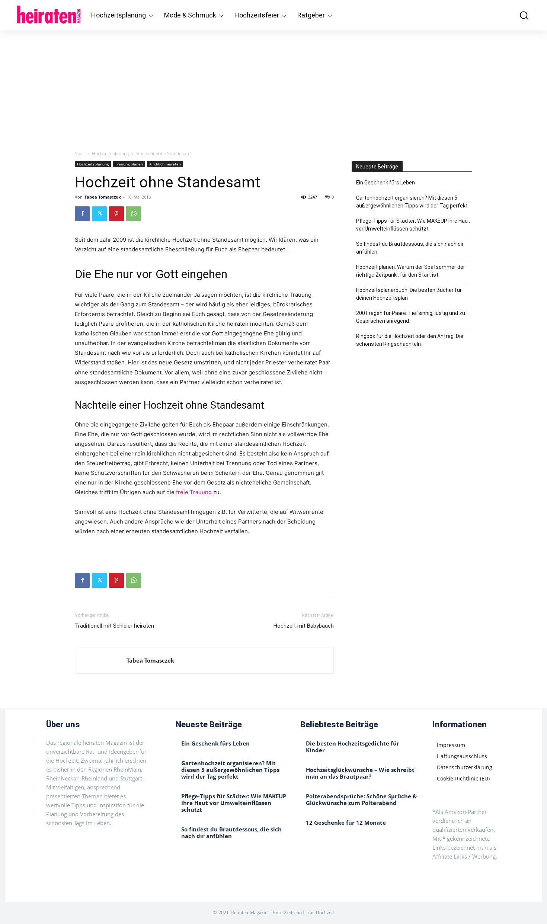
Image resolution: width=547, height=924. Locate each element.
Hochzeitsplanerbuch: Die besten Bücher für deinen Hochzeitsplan (409, 294)
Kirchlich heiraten (165, 164)
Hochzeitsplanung (110, 153)
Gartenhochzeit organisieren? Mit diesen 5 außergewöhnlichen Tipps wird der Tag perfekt (412, 202)
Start (80, 153)
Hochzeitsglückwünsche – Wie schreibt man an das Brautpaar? (360, 773)
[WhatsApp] (133, 213)
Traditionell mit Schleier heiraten (114, 625)
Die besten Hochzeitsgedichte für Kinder (352, 747)
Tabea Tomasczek (102, 197)
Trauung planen (129, 164)
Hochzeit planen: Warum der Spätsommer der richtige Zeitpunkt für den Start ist (410, 271)
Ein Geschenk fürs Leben (385, 183)
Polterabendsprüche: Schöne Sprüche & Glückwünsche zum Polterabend (361, 799)
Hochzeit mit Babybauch (304, 625)
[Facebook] (82, 213)
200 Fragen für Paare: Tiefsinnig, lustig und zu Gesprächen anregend (410, 317)
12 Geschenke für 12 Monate (346, 822)
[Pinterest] (116, 213)
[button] (518, 15)
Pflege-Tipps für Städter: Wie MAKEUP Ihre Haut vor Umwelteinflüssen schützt (413, 225)
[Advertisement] (273, 86)
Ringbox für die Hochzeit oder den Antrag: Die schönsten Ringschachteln (409, 340)
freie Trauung (194, 492)
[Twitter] (99, 213)
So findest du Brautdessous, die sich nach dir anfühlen (410, 248)
